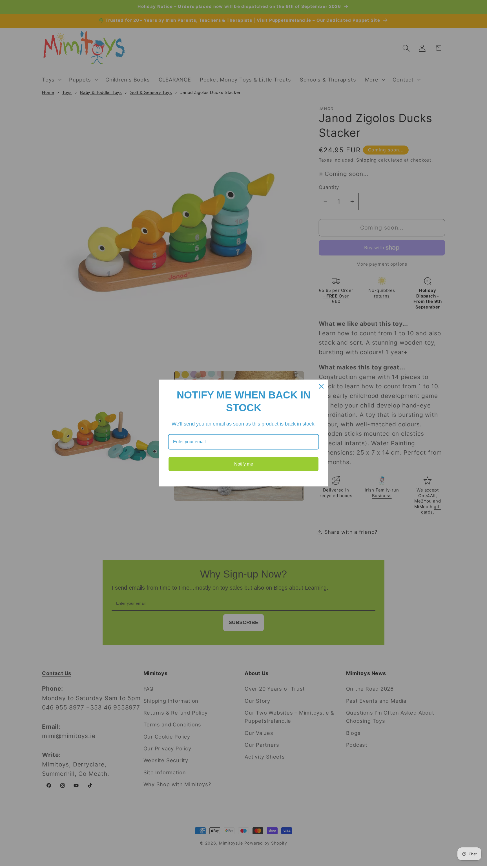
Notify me (243, 464)
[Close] (321, 386)
